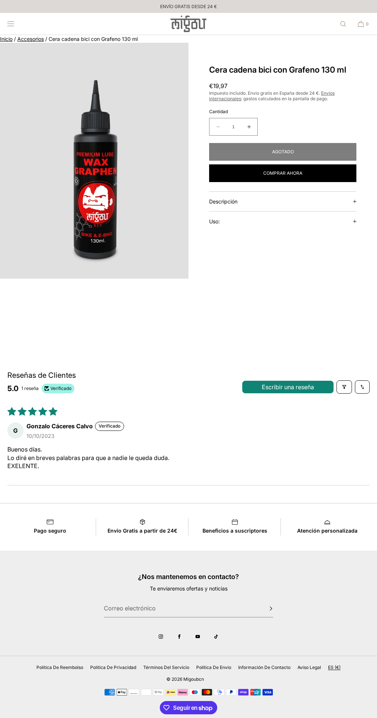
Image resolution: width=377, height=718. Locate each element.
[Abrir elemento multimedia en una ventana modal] (94, 161)
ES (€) (334, 667)
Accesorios (30, 39)
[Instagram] (161, 636)
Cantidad (218, 111)
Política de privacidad (113, 667)
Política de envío (213, 667)
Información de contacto (264, 667)
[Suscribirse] (264, 608)
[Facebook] (179, 636)
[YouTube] (198, 636)
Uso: (214, 221)
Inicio (6, 39)
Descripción (223, 201)
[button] (343, 24)
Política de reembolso (59, 667)
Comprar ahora (282, 173)
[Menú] (16, 24)
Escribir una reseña (288, 387)
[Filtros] (344, 387)
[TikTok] (216, 636)
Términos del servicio (166, 667)
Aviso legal (309, 667)
